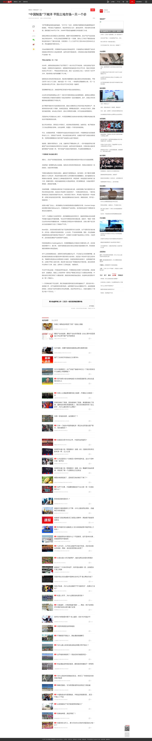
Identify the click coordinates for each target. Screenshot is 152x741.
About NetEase (59, 739)
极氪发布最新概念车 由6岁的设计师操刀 (110, 242)
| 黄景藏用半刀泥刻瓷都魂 (108, 265)
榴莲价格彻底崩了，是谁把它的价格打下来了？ (70, 477)
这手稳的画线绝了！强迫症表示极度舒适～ (72, 654)
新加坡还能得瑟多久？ (62, 499)
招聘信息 (75, 739)
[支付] (124, 1)
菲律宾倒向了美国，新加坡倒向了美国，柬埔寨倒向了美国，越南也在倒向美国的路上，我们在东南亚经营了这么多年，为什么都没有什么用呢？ (74, 405)
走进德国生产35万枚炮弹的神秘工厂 (70, 704)
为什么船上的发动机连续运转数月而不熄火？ (73, 645)
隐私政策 (84, 739)
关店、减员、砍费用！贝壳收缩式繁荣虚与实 (112, 111)
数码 (109, 275)
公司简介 (65, 739)
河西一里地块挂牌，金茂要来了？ (66, 416)
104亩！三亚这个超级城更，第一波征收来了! (112, 34)
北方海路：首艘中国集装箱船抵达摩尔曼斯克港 (70, 348)
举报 (94, 18)
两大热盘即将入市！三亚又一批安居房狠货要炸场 (65, 301)
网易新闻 (106, 10)
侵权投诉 (108, 739)
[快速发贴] (33, 26)
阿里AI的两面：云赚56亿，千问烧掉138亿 (111, 205)
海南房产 (102, 19)
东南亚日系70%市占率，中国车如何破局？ (72, 440)
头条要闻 (102, 51)
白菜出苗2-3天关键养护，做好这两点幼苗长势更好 (75, 558)
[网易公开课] (113, 1)
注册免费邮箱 (139, 1)
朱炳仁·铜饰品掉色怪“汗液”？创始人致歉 (68, 324)
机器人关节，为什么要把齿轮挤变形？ (70, 595)
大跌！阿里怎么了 (105, 103)
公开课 (114, 275)
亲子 (105, 275)
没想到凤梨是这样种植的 (66, 626)
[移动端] (108, 1)
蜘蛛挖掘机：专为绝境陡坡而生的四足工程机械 (73, 685)
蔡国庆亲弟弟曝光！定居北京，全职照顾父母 (112, 178)
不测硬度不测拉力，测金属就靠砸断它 (70, 636)
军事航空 (120, 275)
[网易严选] (119, 1)
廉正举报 (103, 739)
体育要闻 (102, 119)
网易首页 (16, 1)
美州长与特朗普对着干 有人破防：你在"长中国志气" (72, 617)
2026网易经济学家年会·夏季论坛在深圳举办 (111, 114)
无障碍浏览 (25, 1)
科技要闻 (102, 186)
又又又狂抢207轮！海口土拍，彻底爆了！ (111, 45)
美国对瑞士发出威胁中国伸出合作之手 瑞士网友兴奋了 (73, 577)
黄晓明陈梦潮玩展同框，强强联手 (109, 174)
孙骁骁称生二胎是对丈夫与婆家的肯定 (110, 171)
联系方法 (70, 739)
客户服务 (79, 739)
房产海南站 (91, 306)
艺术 (101, 275)
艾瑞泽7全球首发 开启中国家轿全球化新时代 (112, 238)
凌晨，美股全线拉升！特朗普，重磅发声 (110, 107)
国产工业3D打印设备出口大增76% (66, 357)
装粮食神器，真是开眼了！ (66, 713)
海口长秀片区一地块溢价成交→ (108, 41)
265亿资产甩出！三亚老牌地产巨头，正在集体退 (112, 38)
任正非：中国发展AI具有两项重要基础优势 (111, 213)
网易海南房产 (36, 9)
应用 (20, 1)
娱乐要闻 (102, 155)
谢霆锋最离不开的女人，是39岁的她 (109, 181)
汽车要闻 (102, 218)
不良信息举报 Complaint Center (93, 739)
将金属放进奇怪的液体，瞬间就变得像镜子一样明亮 (75, 664)
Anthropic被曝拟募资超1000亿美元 (109, 201)
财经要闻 (102, 88)
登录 (132, 1)
